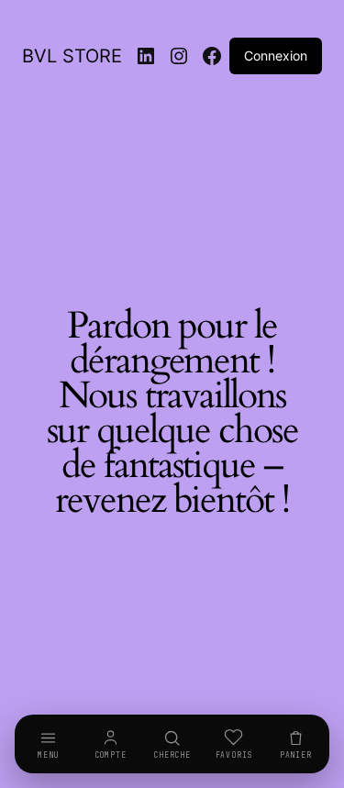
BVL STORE (72, 56)
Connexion (275, 55)
